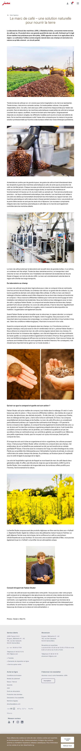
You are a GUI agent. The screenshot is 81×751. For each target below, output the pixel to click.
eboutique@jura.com (13, 704)
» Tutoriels (10, 658)
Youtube (9, 722)
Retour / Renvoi (12, 682)
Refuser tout (67, 746)
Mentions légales (12, 701)
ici (33, 745)
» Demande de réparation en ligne (18, 661)
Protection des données (14, 694)
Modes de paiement (13, 678)
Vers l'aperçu (14, 15)
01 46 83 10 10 (19, 652)
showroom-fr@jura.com (49, 656)
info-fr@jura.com (12, 654)
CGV (8, 688)
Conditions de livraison (14, 675)
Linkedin (22, 722)
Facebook (13, 722)
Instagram (18, 722)
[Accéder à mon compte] (67, 3)
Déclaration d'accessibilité (15, 697)
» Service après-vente (14, 664)
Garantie (9, 685)
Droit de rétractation (13, 691)
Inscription (47, 680)
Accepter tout (67, 739)
